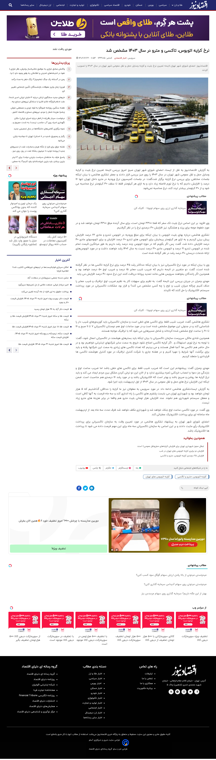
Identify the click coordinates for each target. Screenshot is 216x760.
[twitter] (190, 691)
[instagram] (184, 691)
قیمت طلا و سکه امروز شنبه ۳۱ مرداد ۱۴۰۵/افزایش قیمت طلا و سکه (39, 318)
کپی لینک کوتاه (201, 488)
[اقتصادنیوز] (184, 670)
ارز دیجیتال (45, 5)
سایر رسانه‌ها (27, 5)
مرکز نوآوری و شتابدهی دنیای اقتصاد (36, 711)
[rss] (171, 691)
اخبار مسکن (96, 688)
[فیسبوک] (79, 488)
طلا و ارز (178, 5)
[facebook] (197, 691)
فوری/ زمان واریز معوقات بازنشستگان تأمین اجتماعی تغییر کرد (38, 89)
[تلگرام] (91, 488)
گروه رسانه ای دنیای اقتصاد (41, 674)
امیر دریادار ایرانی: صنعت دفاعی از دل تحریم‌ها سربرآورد (43, 284)
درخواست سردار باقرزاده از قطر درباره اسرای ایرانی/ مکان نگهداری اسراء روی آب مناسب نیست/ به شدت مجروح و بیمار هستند (39, 121)
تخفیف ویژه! (59, 548)
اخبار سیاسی (95, 678)
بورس (151, 5)
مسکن (139, 5)
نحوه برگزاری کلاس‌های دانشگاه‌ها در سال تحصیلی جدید (39, 128)
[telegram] (177, 691)
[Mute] (117, 550)
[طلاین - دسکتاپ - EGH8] (108, 28)
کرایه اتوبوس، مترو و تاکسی (192, 476)
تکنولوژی (94, 5)
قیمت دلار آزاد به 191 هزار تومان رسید (51, 309)
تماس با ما (147, 678)
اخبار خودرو (96, 693)
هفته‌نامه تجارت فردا (44, 690)
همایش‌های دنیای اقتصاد (42, 706)
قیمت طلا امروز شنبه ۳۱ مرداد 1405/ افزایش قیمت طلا (43, 344)
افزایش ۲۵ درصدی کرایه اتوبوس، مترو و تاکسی (182, 455)
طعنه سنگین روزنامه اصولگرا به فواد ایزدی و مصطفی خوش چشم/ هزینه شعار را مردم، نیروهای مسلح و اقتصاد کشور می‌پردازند (38, 110)
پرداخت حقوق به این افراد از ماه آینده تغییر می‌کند (45, 291)
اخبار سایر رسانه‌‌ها (92, 717)
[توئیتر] (85, 488)
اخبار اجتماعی (95, 707)
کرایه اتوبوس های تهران (157, 476)
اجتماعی (60, 5)
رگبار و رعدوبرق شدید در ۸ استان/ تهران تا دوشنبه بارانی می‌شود (39, 138)
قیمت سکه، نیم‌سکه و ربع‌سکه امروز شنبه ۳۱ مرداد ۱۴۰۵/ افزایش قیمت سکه (42, 335)
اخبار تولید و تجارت (92, 703)
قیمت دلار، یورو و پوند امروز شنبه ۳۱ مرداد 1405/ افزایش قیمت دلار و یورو (39, 300)
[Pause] (112, 550)
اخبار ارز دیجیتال (93, 712)
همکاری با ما (146, 683)
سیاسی (163, 5)
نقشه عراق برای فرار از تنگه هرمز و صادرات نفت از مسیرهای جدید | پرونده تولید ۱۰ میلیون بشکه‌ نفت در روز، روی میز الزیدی (37, 149)
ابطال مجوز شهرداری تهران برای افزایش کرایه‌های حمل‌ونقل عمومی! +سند (170, 446)
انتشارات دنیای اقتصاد (43, 701)
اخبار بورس (96, 683)
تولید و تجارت (77, 5)
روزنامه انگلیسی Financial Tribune (37, 695)
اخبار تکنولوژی (95, 698)
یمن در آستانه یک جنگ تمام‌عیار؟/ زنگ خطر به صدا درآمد (38, 79)
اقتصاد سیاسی (111, 5)
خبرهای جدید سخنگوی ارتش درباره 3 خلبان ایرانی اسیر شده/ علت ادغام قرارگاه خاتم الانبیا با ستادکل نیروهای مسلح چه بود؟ (37, 100)
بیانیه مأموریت (145, 688)
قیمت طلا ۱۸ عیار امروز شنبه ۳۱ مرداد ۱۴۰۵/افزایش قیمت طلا (40, 326)
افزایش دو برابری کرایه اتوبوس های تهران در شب (181, 451)
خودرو (128, 5)
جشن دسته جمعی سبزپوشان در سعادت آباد (48, 277)
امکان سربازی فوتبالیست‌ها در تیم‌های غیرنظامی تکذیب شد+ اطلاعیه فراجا (40, 269)
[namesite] (198, 5)
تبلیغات (149, 673)
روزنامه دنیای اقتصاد (44, 679)
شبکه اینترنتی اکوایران (43, 684)
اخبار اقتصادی (120, 58)
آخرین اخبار (62, 260)
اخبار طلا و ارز (95, 673)
